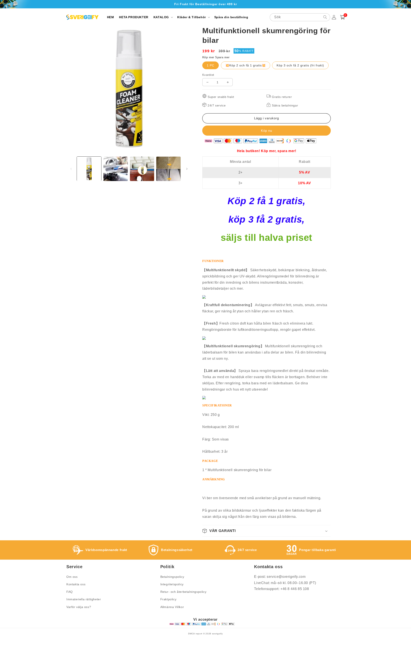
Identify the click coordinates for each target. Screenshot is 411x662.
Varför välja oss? (78, 607)
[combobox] (300, 17)
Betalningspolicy (172, 576)
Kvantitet (208, 74)
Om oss (72, 576)
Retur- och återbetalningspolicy (183, 591)
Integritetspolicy (172, 584)
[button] (163, 17)
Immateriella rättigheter (83, 599)
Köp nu (266, 131)
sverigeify (217, 633)
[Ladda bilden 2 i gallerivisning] (115, 169)
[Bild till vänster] (71, 169)
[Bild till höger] (187, 169)
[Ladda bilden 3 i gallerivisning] (142, 169)
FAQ (69, 591)
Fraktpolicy (168, 599)
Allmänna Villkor (172, 607)
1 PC (210, 65)
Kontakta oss (75, 584)
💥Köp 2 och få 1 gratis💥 (245, 65)
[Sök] (325, 17)
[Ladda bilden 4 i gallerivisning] (168, 169)
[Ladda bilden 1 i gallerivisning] (89, 169)
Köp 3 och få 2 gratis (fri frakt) (300, 65)
